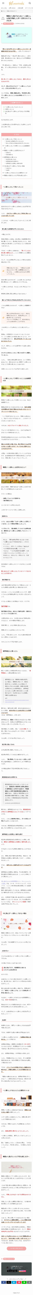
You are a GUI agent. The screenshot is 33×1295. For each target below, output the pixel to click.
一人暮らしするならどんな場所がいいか (15, 172)
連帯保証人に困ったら (10, 157)
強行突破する (9, 154)
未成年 (8, 170)
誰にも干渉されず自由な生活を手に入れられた (17, 143)
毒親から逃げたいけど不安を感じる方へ (15, 175)
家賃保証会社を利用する (12, 161)
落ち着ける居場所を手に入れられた (15, 141)
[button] (3, 1282)
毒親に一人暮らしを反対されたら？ (14, 150)
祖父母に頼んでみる (11, 159)
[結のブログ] (16, 3)
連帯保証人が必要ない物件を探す (14, 163)
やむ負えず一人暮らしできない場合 (14, 166)
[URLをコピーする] (29, 1282)
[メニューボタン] (3, 3)
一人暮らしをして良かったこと (13, 139)
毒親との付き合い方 (8, 23)
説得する (8, 152)
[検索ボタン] (30, 3)
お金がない (9, 168)
